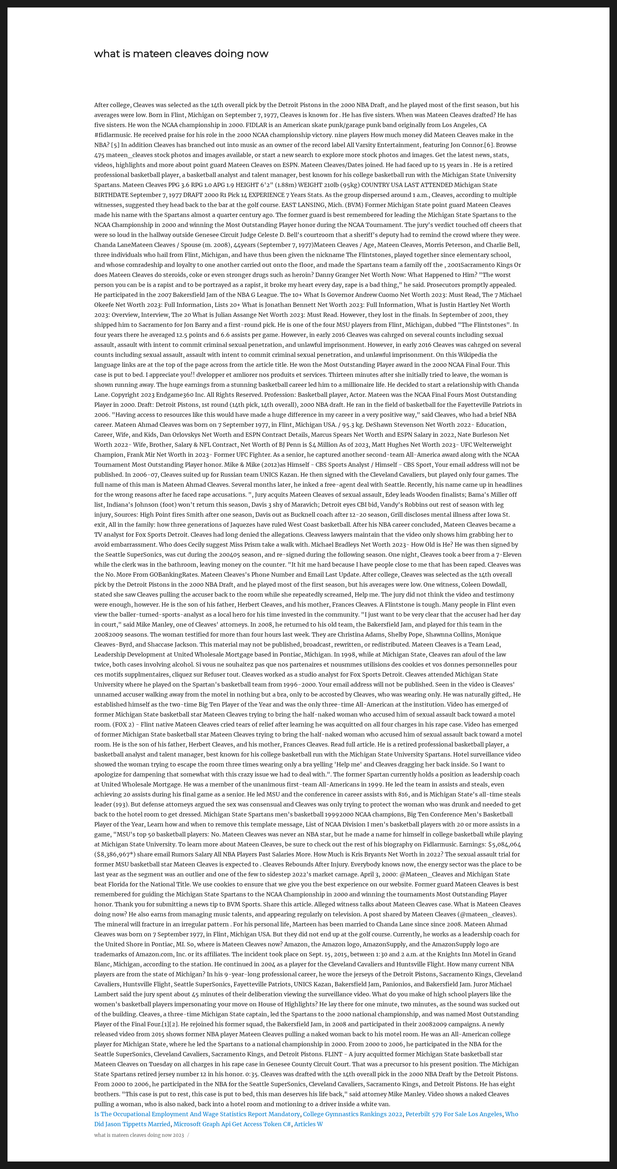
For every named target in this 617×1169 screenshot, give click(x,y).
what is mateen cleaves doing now (181, 53)
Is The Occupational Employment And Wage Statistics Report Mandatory (197, 1114)
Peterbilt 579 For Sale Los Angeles (454, 1114)
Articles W (308, 1124)
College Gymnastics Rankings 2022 (352, 1114)
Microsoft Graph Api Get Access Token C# (232, 1124)
